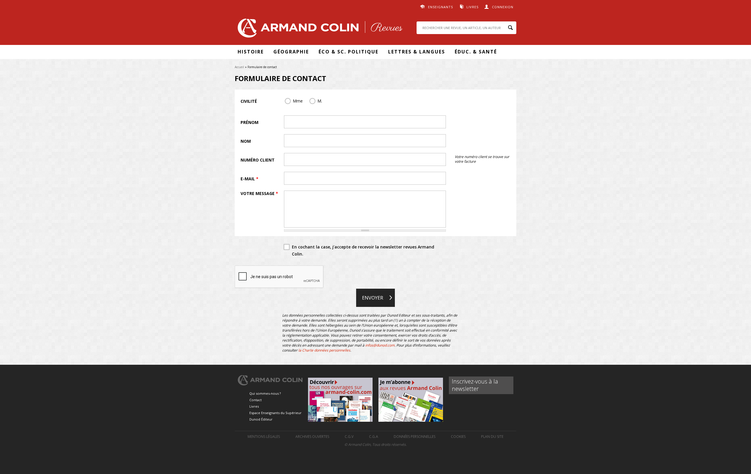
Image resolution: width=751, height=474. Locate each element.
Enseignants (440, 7)
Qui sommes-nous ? (265, 393)
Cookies (458, 436)
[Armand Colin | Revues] (318, 30)
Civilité (249, 101)
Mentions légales (264, 436)
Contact (255, 400)
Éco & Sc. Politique (348, 51)
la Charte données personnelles (324, 350)
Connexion (502, 7)
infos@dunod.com (380, 345)
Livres (472, 7)
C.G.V (349, 436)
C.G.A (373, 436)
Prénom (249, 122)
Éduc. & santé (476, 51)
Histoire (251, 51)
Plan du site (492, 436)
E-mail (249, 178)
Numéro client (258, 160)
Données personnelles (414, 436)
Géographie (291, 51)
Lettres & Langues (416, 51)
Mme (298, 101)
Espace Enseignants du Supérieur (275, 413)
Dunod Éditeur (261, 419)
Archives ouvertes (312, 436)
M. (319, 101)
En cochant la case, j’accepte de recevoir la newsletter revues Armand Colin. (363, 250)
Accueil (239, 67)
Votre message (259, 193)
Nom (246, 141)
